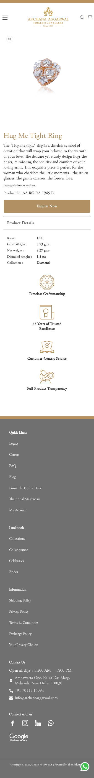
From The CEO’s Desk (25, 488)
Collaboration (19, 550)
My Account (18, 510)
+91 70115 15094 (29, 691)
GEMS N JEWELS (41, 764)
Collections (17, 539)
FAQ (12, 466)
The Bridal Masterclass (24, 499)
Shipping (7, 186)
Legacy (13, 443)
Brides (13, 572)
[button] (5, 17)
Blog (12, 477)
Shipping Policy (20, 600)
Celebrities (16, 561)
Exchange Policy (20, 634)
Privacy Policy (19, 612)
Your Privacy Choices (23, 645)
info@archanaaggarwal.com (36, 698)
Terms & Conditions (23, 623)
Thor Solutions (76, 764)
